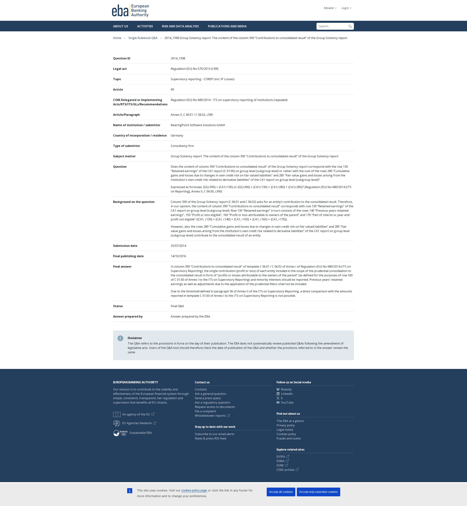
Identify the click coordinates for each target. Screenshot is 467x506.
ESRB (280, 465)
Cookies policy (286, 434)
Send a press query (208, 398)
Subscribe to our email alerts (214, 434)
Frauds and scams (289, 438)
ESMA (280, 461)
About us (120, 26)
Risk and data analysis (180, 26)
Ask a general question (210, 394)
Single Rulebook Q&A (142, 38)
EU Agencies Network (137, 423)
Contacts (201, 389)
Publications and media (227, 26)
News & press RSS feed (210, 438)
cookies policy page (194, 490)
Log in (345, 8)
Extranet (329, 8)
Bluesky (286, 389)
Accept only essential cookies (318, 491)
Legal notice (285, 430)
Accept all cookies (281, 491)
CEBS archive (285, 470)
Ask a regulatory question (212, 402)
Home (117, 38)
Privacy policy (286, 425)
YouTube (287, 402)
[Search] (350, 26)
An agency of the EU (136, 414)
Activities (145, 26)
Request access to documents (215, 407)
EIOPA (281, 457)
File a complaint (205, 411)
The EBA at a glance (290, 421)
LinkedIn (287, 394)
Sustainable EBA (141, 433)
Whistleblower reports (210, 416)
